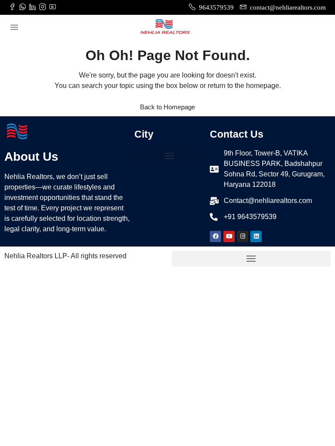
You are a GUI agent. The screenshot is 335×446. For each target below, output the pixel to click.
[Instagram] (242, 236)
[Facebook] (215, 236)
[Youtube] (229, 236)
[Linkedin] (256, 236)
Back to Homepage (167, 107)
